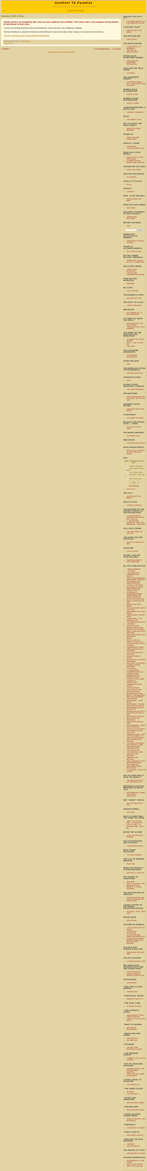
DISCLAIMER (131, 208)
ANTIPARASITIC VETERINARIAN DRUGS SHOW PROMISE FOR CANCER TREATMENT (134, 594)
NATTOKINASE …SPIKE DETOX (134, 701)
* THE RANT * (131, 571)
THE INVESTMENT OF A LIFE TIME (134, 532)
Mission (129, 184)
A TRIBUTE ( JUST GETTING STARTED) (136, 1059)
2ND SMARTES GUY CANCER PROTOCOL (133, 582)
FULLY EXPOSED (132, 291)
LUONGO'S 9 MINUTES (134, 505)
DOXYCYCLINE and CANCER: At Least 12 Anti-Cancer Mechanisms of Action (135, 641)
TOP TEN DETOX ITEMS (135, 752)
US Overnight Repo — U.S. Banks (108, 49)
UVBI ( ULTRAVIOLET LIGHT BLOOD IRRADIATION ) (135, 762)
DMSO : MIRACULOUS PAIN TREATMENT (135, 632)
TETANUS (130, 741)
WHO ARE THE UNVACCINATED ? (132, 51)
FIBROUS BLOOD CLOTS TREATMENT (134, 650)
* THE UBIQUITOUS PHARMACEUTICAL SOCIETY (133, 574)
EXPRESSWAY (132, 146)
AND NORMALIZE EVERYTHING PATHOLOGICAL (132, 62)
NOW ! (129, 380)
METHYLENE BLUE (133, 692)
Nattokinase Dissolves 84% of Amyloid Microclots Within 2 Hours (136, 712)
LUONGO (5, 49)
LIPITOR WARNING (133, 688)
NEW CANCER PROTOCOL (135, 716)
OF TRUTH (130, 1092)
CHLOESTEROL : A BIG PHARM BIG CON (134, 619)
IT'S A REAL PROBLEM (134, 855)
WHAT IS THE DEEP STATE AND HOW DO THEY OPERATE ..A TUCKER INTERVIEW (135, 886)
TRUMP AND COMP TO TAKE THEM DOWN (134, 561)
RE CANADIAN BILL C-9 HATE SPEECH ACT (134, 313)
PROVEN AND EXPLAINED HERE (135, 953)
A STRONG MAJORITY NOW (136, 961)
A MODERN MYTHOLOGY (135, 846)
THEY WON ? (131, 346)
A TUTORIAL (131, 73)
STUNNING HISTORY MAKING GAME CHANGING (135, 161)
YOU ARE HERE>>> (133, 1094)
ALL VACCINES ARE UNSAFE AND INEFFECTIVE (135, 935)
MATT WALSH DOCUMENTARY (131, 1028)
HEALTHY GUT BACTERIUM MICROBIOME (135, 660)
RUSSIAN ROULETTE (134, 972)
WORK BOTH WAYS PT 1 (135, 999)
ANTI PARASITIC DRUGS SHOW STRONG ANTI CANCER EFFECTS (134, 588)
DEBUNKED (131, 283)
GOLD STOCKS (132, 39)
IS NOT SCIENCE (132, 551)
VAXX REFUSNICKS (133, 1146)
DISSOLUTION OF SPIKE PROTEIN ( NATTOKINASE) (135, 628)
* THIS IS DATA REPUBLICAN (131, 270)
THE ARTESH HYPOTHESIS (136, 443)
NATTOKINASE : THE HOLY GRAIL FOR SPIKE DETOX (135, 705)
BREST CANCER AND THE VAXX (135, 601)
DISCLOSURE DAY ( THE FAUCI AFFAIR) (134, 324)
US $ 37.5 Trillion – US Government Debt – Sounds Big (135, 826)
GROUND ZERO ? (132, 992)
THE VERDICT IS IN (133, 1084)
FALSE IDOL (131, 864)
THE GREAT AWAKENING (135, 389)
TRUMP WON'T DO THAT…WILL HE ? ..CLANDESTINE (135, 261)
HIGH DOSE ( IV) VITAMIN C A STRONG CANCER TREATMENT (135, 664)
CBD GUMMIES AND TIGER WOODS (135, 612)
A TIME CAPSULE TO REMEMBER (133, 47)
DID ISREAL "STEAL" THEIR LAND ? (135, 912)
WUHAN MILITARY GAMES (135, 1110)
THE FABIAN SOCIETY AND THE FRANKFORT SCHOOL (135, 22)
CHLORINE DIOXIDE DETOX (136, 622)
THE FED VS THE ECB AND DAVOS (135, 1019)
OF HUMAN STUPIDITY (134, 1006)
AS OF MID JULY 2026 (134, 251)
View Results (134, 486)
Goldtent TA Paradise (74, 3)
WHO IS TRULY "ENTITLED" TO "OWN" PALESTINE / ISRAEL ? (135, 452)
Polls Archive (131, 489)
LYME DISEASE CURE (134, 690)
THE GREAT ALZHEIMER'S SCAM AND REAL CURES (135, 744)
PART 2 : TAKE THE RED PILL (134, 343)
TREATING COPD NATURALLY (132, 754)
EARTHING (130, 645)
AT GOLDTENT (131, 177)
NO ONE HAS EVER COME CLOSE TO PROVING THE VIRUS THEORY (135, 899)
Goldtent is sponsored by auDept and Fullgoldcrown (61, 52)
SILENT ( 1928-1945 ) (136, 466)
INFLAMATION (131, 668)
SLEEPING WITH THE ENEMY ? (133, 497)
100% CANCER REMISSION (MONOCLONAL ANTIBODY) (135, 579)
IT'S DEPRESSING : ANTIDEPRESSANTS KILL (135, 671)
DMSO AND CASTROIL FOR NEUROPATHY (135, 635)
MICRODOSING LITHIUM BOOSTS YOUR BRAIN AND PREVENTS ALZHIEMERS (135, 695)
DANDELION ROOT (133, 626)
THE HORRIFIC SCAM (134, 119)
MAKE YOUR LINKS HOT (135, 1166)
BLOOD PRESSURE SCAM (135, 599)
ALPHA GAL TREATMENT (135, 585)
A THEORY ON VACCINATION (131, 932)
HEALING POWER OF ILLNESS (133, 657)
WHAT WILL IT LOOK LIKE (135, 873)
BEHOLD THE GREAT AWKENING (133, 129)
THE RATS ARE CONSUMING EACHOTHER (135, 273)
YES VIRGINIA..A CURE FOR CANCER (136, 770)
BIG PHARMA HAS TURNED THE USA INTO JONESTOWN (135, 794)
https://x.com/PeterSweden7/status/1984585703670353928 (26, 36)
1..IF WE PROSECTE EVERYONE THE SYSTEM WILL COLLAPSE (135, 517)
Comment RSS (8, 43)
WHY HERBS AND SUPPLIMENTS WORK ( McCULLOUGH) (134, 766)
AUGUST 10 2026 (132, 94)
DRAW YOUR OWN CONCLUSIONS (132, 138)
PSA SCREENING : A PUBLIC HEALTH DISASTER (136, 726)
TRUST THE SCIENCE (134, 170)
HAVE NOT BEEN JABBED (135, 1103)
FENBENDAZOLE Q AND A (135, 647)
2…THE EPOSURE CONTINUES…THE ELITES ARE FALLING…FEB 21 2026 (135, 522)
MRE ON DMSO (132, 699)
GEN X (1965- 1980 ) (135, 472)
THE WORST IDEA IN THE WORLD (135, 409)
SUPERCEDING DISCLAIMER (131, 217)
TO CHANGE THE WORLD (135, 418)
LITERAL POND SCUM (134, 305)
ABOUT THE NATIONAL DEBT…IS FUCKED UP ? (134, 822)
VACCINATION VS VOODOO (136, 1128)
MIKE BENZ (131, 882)
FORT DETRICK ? (132, 1038)
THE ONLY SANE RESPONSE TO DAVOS (134, 1048)
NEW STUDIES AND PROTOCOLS (133, 719)
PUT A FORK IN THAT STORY (133, 427)
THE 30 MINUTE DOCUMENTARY (131, 356)
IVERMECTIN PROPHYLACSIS (131, 681)
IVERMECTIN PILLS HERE (135, 679)
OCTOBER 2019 (132, 1040)
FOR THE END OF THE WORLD (134, 31)
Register (80, 10)
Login (69, 10)
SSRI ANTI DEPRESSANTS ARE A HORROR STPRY (135, 738)
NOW (128, 226)
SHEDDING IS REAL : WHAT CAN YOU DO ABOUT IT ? (135, 735)
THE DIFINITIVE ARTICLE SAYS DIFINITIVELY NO (135, 781)
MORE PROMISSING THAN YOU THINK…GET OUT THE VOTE (135, 398)
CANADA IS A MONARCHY (135, 112)
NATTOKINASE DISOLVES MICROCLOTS (135, 708)
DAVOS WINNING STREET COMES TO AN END (135, 1016)
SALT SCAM (131, 732)
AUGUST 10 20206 (133, 103)
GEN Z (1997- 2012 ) (135, 479)
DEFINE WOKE (132, 920)
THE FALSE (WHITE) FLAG (135, 148)
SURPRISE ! (131, 1144)
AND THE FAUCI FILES (134, 298)
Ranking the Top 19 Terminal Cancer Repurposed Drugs (135, 729)
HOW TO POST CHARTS (135, 1164)
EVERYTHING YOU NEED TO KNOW (135, 241)
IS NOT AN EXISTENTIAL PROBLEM (134, 836)
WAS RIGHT (131, 812)
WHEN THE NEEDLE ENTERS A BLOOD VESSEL (135, 974)
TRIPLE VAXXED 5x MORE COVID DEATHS (135, 1074)
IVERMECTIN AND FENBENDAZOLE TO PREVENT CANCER (133, 675)
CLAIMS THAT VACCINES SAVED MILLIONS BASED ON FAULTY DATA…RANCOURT (135, 941)
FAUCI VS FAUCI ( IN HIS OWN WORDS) (134, 158)
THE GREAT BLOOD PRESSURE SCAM (133, 747)
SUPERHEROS (132, 983)
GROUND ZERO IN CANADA (136, 1153)
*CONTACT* (130, 191)
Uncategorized (26, 41)
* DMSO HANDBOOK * (134, 569)
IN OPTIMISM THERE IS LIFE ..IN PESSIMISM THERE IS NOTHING (136, 83)
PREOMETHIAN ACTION (135, 373)
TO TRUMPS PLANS (133, 436)
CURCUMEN (131, 624)
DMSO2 (129, 638)
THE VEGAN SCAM (133, 750)
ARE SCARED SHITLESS (135, 1135)
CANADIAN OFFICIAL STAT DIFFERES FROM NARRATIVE (135, 1070)
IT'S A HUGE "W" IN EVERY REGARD (135, 340)
